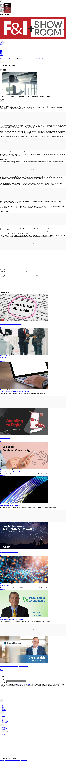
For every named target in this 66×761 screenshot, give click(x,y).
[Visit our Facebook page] (0, 677)
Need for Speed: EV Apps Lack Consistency (11, 471)
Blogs (8, 57)
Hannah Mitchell (6, 355)
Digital (1, 47)
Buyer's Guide (26, 57)
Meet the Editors (6, 58)
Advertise (10, 58)
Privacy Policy (2, 760)
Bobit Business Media (24, 58)
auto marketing (5, 268)
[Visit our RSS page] (2, 677)
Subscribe (1, 16)
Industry (1, 52)
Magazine (6, 57)
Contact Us (14, 58)
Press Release (42, 58)
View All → (2, 670)
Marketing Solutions (31, 58)
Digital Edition (6, 16)
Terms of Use (7, 760)
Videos (14, 57)
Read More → (2, 327)
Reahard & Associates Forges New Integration (11, 619)
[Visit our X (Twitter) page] (1, 677)
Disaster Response (3, 48)
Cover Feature (4, 0)
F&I (1, 50)
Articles (9, 0)
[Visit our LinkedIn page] (3, 677)
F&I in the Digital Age (5, 438)
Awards (1, 43)
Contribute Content (37, 58)
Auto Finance (2, 41)
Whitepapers (11, 57)
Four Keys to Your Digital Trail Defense (10, 505)
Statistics (16, 57)
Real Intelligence (4, 357)
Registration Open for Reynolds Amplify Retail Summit (14, 666)
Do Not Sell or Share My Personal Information (20, 760)
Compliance (2, 45)
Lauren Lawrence (6, 469)
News (7, 0)
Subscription (2, 58)
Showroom (2, 56)
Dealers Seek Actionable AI (7, 585)
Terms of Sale (11, 760)
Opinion (1, 54)
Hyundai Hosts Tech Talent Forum (9, 552)
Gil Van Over (6, 503)
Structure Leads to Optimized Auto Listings (11, 324)
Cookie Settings (18, 58)
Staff (4, 389)
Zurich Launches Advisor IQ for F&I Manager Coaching (14, 391)
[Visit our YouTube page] (4, 677)
